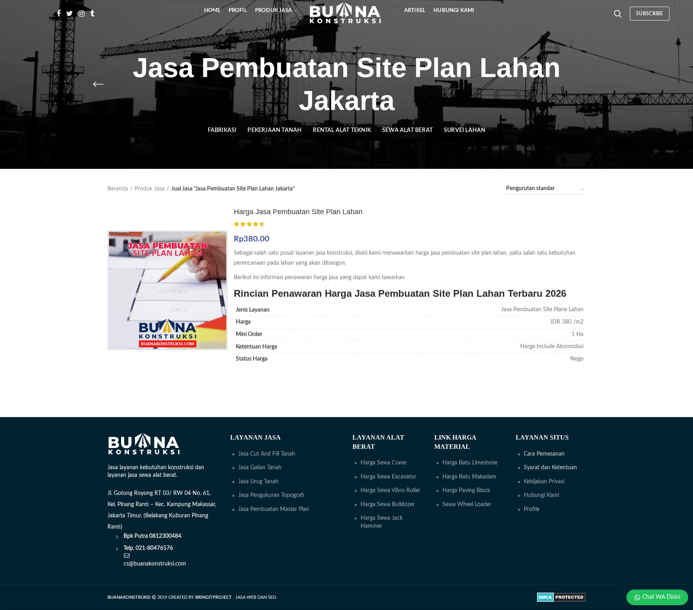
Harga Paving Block (466, 490)
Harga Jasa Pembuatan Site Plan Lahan (298, 212)
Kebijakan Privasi (544, 481)
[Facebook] (58, 14)
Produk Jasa (149, 189)
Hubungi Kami (541, 495)
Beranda (117, 189)
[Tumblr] (92, 14)
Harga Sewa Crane (383, 463)
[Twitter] (69, 14)
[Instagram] (81, 14)
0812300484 (165, 536)
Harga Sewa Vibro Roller (390, 490)
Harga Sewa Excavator (388, 477)
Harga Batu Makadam (469, 477)
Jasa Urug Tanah (258, 481)
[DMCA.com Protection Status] (561, 597)
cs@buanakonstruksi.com (155, 564)
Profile (531, 509)
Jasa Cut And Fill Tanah (266, 454)
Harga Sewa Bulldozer (388, 504)
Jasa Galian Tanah (260, 467)
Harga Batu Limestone (469, 463)
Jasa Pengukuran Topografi (271, 495)
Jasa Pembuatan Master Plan (273, 509)
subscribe (649, 13)
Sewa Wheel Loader (466, 504)
